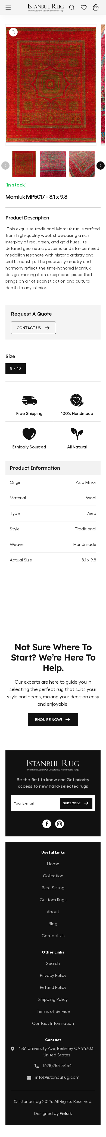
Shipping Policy (53, 999)
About (53, 912)
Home (53, 864)
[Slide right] (100, 165)
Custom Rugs (53, 900)
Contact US (29, 328)
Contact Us (53, 936)
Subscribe (71, 803)
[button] (8, 7)
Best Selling (53, 888)
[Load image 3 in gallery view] (82, 164)
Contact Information (53, 1023)
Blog (53, 924)
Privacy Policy (53, 975)
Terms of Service (53, 1011)
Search (53, 963)
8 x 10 (15, 369)
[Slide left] (5, 165)
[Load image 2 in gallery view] (53, 164)
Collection (53, 876)
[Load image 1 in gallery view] (24, 164)
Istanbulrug (30, 1101)
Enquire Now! (48, 720)
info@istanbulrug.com (57, 1077)
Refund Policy (53, 987)
